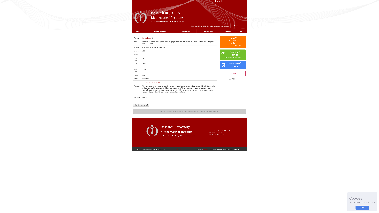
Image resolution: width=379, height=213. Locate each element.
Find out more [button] (370, 202)
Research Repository (165, 13)
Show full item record (141, 105)
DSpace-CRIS (202, 26)
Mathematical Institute (167, 18)
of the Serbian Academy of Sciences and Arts (168, 21)
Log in (218, 1)
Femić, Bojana (146, 38)
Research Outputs (160, 31)
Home (138, 31)
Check (235, 66)
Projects (228, 31)
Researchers (186, 31)
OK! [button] (362, 207)
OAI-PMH (179, 149)
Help (241, 31)
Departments (208, 31)
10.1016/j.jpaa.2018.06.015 (151, 82)
